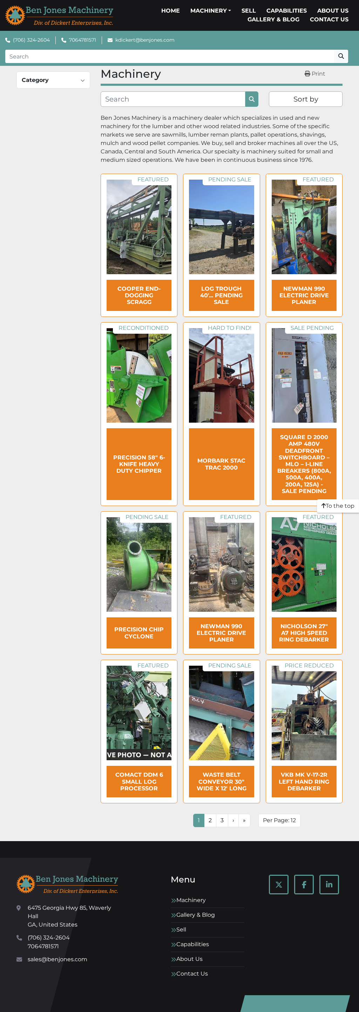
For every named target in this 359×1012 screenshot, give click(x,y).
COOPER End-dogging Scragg (139, 295)
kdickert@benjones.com (145, 40)
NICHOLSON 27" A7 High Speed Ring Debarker (304, 633)
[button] (210, 11)
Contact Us (329, 19)
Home (170, 10)
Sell (249, 10)
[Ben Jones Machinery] (67, 884)
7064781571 (82, 40)
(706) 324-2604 (31, 40)
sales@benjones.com (57, 959)
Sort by (305, 99)
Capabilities (286, 10)
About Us (332, 10)
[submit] (341, 56)
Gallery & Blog (273, 19)
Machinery (208, 10)
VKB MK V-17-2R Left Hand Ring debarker (304, 781)
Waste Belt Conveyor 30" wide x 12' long (221, 781)
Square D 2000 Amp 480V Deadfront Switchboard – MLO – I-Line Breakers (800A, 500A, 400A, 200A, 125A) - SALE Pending (304, 464)
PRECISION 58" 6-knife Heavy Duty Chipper (139, 464)
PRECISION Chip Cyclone (139, 632)
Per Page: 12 (279, 820)
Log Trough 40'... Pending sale (221, 295)
